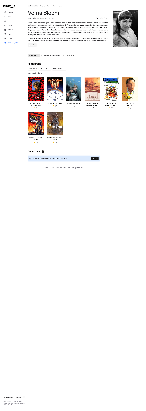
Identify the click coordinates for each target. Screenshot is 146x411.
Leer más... (32, 45)
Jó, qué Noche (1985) (54, 103)
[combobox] (33, 68)
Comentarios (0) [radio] (71, 55)
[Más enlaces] (24, 397)
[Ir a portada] (9, 6)
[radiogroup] (45, 55)
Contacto (18, 397)
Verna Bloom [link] (57, 6)
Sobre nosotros (8, 397)
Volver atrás (34, 6)
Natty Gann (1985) (73, 103)
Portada (42, 6)
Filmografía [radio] (35, 55)
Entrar (95, 158)
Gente (49, 6)
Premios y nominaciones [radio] (52, 55)
